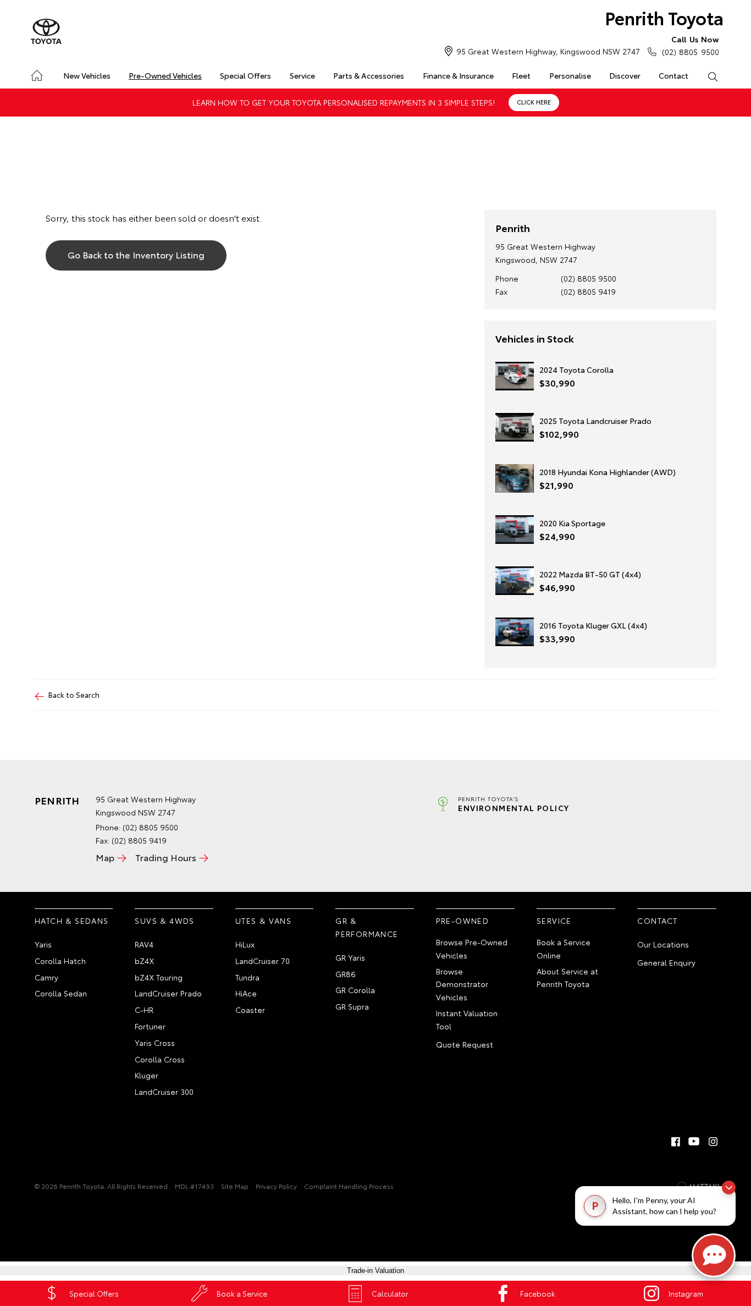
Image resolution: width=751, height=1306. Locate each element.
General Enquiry (666, 962)
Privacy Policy (276, 1186)
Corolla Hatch (60, 960)
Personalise (570, 75)
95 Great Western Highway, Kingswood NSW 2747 (548, 51)
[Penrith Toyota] (46, 32)
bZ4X (144, 960)
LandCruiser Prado (168, 993)
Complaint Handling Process (349, 1186)
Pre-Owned (462, 920)
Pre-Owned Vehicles (165, 75)
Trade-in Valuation (375, 1270)
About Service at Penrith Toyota (567, 978)
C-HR (144, 1009)
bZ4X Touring (159, 977)
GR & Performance (366, 927)
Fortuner (150, 1026)
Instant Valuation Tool (467, 1019)
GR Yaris (350, 957)
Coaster (250, 1009)
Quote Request (464, 1044)
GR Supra (352, 1006)
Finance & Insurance (458, 75)
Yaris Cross (155, 1042)
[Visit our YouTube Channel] (694, 1142)
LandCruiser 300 (164, 1091)
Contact (673, 75)
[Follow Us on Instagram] (713, 1142)
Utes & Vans (263, 920)
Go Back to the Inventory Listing (136, 254)
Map (105, 857)
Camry (46, 977)
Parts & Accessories (368, 75)
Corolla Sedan (61, 993)
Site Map (235, 1186)
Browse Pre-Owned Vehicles (471, 948)
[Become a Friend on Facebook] (676, 1142)
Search (712, 75)
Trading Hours (165, 857)
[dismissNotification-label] (729, 1187)
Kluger (146, 1075)
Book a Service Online (563, 948)
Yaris (43, 944)
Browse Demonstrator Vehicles (462, 984)
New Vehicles (87, 75)
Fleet (521, 75)
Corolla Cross (160, 1059)
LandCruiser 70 (262, 960)
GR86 (345, 973)
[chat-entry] (714, 1255)
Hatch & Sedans (72, 920)
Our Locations (663, 944)
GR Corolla (355, 989)
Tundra (247, 977)
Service (302, 75)
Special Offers (245, 75)
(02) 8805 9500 (690, 45)
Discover (624, 75)
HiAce (246, 993)
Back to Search (74, 694)
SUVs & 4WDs (164, 920)
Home (36, 73)
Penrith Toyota (664, 17)
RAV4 (144, 944)
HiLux (245, 944)
